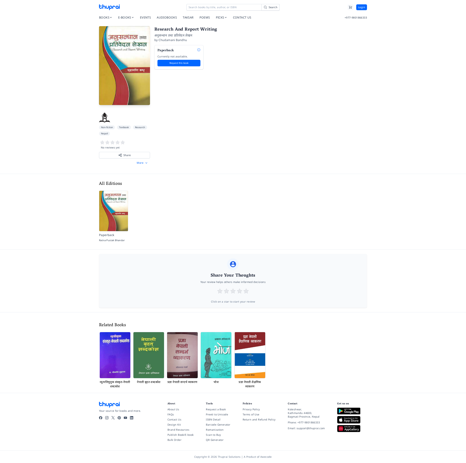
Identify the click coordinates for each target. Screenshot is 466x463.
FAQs (170, 414)
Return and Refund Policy (259, 419)
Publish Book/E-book (180, 434)
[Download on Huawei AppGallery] (352, 428)
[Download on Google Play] (352, 411)
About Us (173, 409)
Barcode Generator (218, 424)
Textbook (124, 127)
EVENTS (145, 17)
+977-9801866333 (356, 17)
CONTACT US (242, 17)
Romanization (215, 429)
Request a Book (216, 409)
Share (127, 155)
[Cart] (350, 7)
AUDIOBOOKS (167, 17)
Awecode (266, 456)
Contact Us (174, 419)
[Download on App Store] (352, 420)
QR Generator (215, 440)
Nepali (104, 133)
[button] (142, 163)
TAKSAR (188, 17)
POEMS (205, 17)
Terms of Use (251, 414)
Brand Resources (178, 429)
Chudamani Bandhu (173, 40)
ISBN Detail (213, 419)
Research (140, 127)
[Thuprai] (109, 7)
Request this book (179, 63)
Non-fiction (107, 127)
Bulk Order (174, 440)
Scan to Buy (213, 434)
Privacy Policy (251, 409)
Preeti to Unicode (217, 414)
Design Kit (174, 424)
